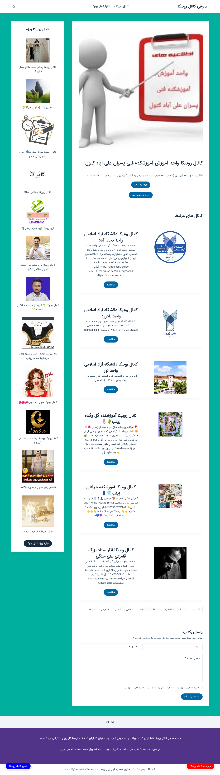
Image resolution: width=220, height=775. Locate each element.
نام (198, 647)
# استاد (182, 609)
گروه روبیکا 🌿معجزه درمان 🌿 (37, 229)
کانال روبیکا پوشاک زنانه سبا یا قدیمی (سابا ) (38, 441)
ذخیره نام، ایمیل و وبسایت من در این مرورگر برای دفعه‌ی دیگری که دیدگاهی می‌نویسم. (161, 687)
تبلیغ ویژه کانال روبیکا (38, 543)
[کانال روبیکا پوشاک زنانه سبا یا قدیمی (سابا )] (38, 422)
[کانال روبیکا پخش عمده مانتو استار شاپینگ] (38, 50)
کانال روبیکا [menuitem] (122, 6)
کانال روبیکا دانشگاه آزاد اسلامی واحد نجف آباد (111, 237)
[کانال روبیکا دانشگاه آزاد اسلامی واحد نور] (170, 377)
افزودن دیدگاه (192, 658)
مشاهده (109, 285)
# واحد (92, 609)
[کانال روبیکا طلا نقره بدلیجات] (38, 511)
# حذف (142, 609)
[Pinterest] (107, 722)
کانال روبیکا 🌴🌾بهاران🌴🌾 (38, 108)
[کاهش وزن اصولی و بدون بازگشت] (38, 466)
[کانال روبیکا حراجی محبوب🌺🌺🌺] (38, 381)
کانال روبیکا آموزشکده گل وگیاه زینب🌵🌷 (111, 418)
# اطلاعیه (169, 609)
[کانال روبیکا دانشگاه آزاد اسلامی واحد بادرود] (170, 322)
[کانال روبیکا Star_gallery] (38, 176)
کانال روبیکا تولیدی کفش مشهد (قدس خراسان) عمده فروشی (38, 356)
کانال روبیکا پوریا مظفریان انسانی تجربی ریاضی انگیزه (37, 267)
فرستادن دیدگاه (191, 697)
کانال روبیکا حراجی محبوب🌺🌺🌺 (38, 402)
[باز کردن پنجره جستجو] (14, 6)
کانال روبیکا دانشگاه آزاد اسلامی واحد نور (111, 367)
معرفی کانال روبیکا (192, 6)
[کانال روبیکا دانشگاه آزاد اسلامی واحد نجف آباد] (170, 247)
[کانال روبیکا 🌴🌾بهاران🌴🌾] (38, 91)
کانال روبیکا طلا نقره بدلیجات (37, 532)
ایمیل (133, 647)
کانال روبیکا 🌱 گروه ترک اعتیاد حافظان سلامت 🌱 (38, 307)
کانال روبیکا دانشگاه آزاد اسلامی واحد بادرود (111, 313)
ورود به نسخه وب (140, 195)
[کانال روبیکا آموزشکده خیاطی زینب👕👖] (170, 495)
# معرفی (105, 609)
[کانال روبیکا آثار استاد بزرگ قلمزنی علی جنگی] (170, 563)
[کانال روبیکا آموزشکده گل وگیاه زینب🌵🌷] (170, 424)
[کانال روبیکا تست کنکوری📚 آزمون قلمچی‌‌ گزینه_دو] (38, 131)
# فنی (118, 609)
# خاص (129, 609)
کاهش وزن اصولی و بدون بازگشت (37, 487)
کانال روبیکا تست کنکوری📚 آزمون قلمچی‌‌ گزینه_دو (37, 154)
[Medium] (112, 722)
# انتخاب (155, 609)
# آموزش (196, 609)
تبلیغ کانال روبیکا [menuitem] (101, 6)
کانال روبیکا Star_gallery (37, 192)
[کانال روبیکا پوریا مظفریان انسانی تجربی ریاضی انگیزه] (38, 248)
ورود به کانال (140, 185)
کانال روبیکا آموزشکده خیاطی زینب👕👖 (111, 490)
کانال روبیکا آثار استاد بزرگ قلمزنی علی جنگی (111, 553)
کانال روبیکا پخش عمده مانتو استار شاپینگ (37, 69)
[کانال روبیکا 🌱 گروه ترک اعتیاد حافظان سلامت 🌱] (38, 289)
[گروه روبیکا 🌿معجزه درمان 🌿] (38, 212)
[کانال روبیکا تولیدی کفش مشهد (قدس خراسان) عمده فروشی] (38, 333)
